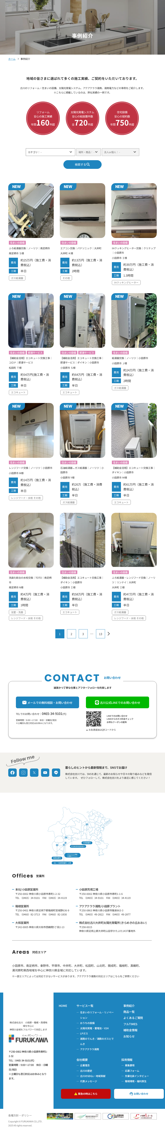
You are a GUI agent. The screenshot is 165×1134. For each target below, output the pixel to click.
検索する (80, 164)
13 (100, 634)
